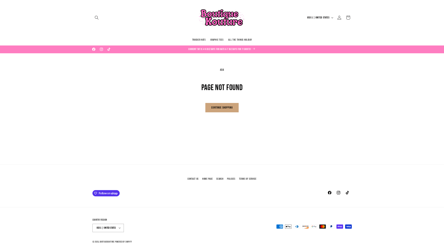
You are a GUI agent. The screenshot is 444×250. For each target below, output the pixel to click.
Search (219, 179)
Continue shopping (222, 107)
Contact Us (193, 179)
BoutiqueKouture (107, 242)
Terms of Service (248, 179)
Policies (231, 179)
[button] (96, 17)
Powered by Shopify (123, 242)
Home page (207, 179)
